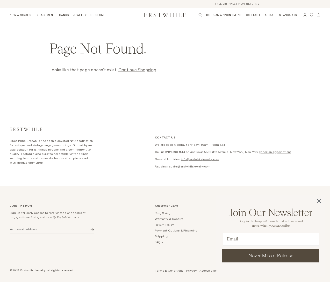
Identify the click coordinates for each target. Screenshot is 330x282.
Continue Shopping (137, 70)
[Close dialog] (319, 201)
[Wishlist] (311, 15)
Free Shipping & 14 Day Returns (235, 4)
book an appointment (275, 152)
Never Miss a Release (270, 255)
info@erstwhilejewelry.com (200, 159)
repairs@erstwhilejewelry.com (188, 166)
